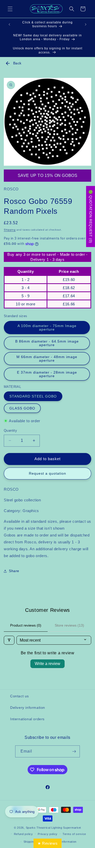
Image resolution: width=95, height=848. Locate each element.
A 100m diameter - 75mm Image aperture (47, 327)
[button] (10, 9)
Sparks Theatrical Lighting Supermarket (53, 827)
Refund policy (23, 834)
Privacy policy (48, 834)
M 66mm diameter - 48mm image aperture (46, 358)
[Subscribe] (74, 751)
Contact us (19, 696)
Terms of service (74, 834)
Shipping (10, 229)
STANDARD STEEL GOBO (33, 396)
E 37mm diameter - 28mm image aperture (47, 374)
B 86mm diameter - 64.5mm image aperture (47, 343)
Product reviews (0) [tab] (25, 625)
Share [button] (14, 571)
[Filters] (9, 640)
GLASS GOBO (22, 408)
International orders (27, 719)
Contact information (63, 841)
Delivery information (27, 707)
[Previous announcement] (9, 24)
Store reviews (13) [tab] (69, 625)
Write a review (47, 663)
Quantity (10, 430)
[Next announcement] (85, 24)
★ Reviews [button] (47, 843)
